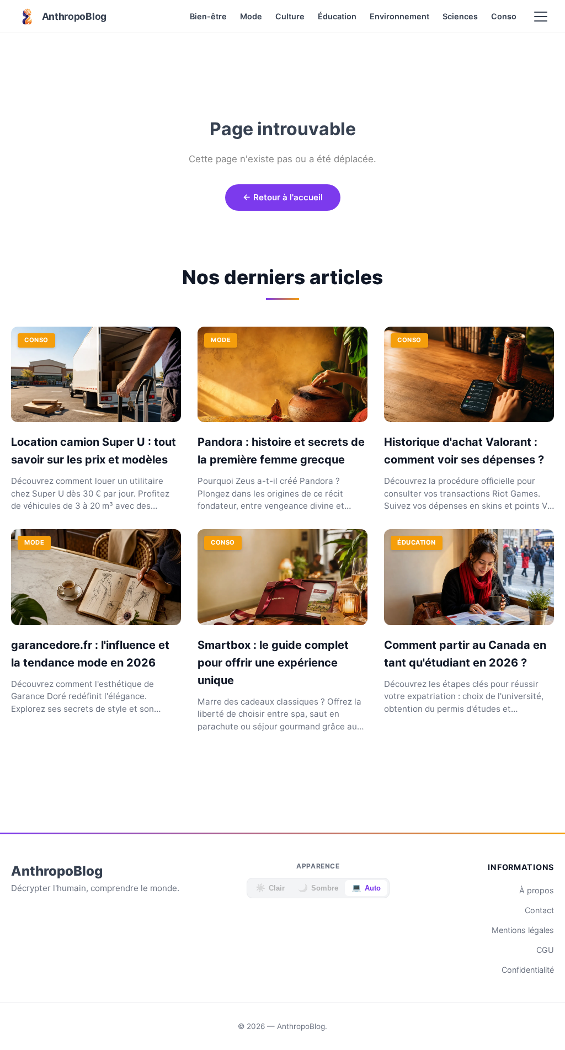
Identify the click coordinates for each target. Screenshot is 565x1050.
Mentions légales (523, 930)
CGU (545, 950)
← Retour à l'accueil (283, 197)
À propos (536, 890)
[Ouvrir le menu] (540, 17)
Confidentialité (528, 969)
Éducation (337, 16)
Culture (290, 16)
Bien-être (208, 16)
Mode (251, 16)
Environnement (399, 16)
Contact (539, 910)
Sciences (460, 16)
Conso (503, 16)
